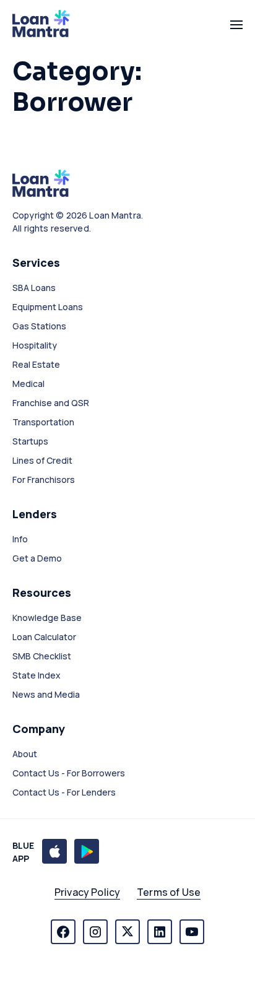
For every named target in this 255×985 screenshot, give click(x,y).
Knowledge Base (47, 617)
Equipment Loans (47, 307)
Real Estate (36, 364)
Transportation (43, 422)
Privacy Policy (87, 892)
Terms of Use (169, 892)
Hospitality (34, 345)
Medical (28, 383)
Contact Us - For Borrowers (68, 773)
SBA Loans (34, 287)
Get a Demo (37, 558)
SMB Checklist (41, 656)
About (24, 754)
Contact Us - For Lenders (64, 792)
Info (20, 539)
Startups (30, 441)
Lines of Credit (42, 460)
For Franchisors (43, 479)
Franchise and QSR (50, 403)
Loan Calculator (44, 637)
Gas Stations (39, 326)
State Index (36, 675)
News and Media (46, 694)
